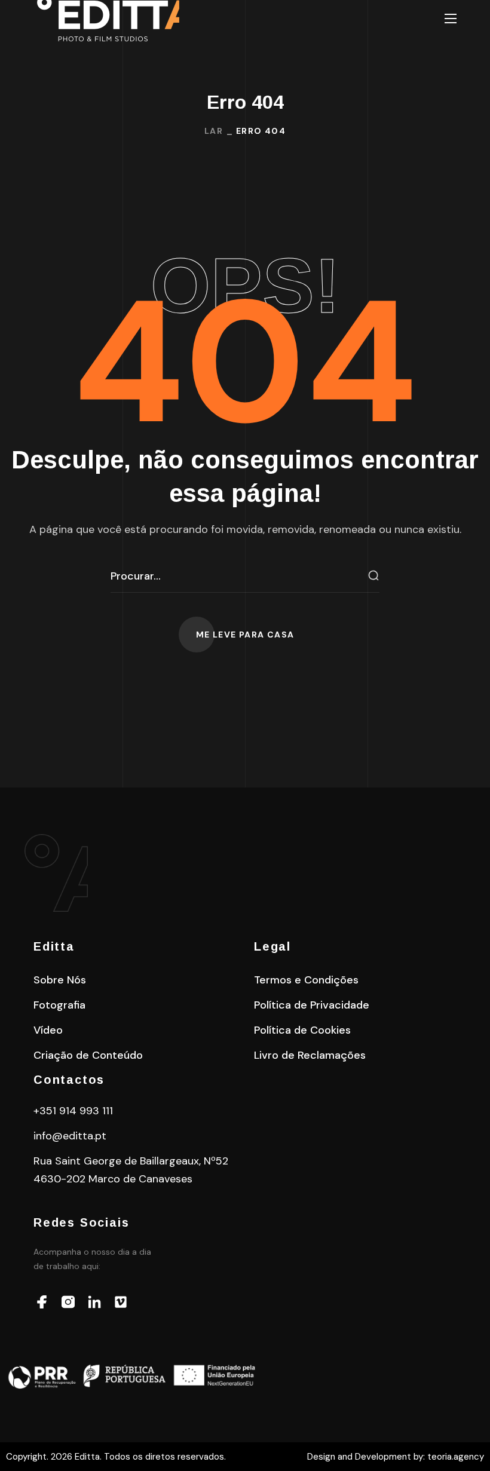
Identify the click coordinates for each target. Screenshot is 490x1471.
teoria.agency (455, 1457)
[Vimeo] (121, 1302)
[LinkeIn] (94, 1302)
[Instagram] (68, 1302)
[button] (245, 634)
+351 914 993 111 (73, 1111)
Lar (213, 130)
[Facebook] (42, 1302)
